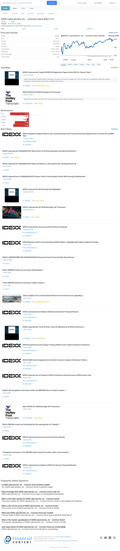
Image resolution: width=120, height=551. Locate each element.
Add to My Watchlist (36, 26)
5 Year (98, 64)
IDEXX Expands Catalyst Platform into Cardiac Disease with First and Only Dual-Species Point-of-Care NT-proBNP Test (68, 135)
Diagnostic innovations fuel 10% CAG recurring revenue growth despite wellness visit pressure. (54, 99)
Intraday (63, 64)
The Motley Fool (28, 103)
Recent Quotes (82, 3)
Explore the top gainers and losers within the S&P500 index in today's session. (34, 390)
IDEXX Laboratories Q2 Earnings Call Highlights (42, 189)
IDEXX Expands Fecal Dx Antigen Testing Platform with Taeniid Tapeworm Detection (56, 345)
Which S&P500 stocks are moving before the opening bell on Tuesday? (31, 424)
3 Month (82, 64)
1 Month (76, 64)
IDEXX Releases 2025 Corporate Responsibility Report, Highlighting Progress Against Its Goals (60, 242)
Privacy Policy (61, 541)
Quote (24, 29)
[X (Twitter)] (101, 540)
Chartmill (7, 157)
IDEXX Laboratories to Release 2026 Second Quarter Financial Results (50, 312)
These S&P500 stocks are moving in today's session (24, 283)
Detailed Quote (113, 32)
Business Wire (28, 144)
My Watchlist (98, 3)
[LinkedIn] (110, 540)
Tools (31, 8)
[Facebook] (105, 540)
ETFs (23, 8)
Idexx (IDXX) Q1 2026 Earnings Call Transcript (42, 406)
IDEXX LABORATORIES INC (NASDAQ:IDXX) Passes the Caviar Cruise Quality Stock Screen (39, 257)
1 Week (69, 64)
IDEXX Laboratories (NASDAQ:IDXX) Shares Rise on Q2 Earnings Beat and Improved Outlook (39, 151)
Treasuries (50, 13)
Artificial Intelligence (40, 85)
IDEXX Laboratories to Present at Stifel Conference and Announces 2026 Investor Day (57, 375)
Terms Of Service (73, 541)
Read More (114, 129)
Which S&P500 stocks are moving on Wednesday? (23, 270)
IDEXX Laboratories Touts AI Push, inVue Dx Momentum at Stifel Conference (54, 327)
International (40, 13)
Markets (5, 8)
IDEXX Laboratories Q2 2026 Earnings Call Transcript (45, 207)
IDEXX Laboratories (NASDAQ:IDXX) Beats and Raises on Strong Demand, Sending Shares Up (40, 164)
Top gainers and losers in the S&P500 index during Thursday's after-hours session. (36, 452)
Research (90, 29)
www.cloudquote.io (65, 537)
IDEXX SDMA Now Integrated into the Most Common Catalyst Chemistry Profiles (55, 360)
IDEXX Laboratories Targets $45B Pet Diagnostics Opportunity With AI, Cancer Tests (57, 72)
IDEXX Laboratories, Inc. (31, 141)
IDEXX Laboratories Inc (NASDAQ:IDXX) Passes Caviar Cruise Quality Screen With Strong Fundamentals (44, 176)
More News (114, 67)
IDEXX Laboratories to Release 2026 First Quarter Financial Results (49, 465)
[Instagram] (114, 540)
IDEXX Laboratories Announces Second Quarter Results (45, 227)
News (22, 13)
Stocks (15, 8)
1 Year (87, 64)
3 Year (93, 64)
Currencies (30, 13)
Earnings (40, 103)
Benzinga (27, 217)
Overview (15, 13)
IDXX (50, 19)
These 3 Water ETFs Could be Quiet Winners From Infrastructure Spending (53, 296)
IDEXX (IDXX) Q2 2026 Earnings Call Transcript (42, 92)
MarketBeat (27, 85)
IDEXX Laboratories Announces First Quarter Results (44, 437)
